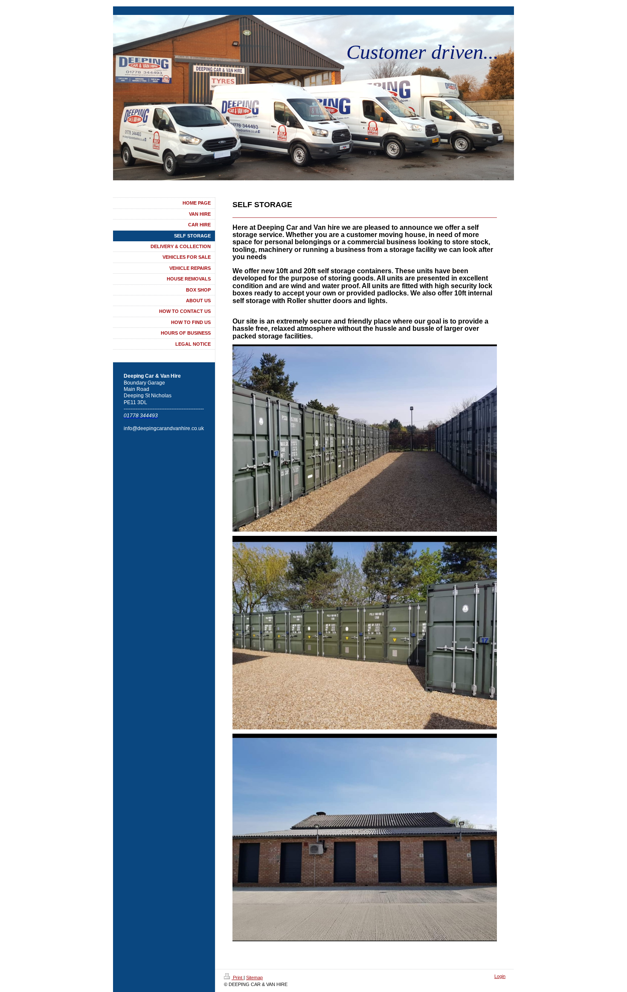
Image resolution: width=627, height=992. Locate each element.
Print (238, 977)
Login (499, 976)
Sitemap (254, 977)
